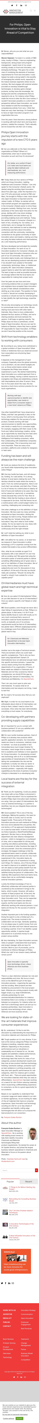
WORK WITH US (9, 1310)
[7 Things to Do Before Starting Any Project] (5, 1187)
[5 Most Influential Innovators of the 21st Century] (5, 1236)
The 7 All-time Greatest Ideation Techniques (21, 1212)
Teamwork (25, 1339)
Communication (27, 1314)
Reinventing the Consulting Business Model (22, 1200)
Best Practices (26, 1329)
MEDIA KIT (7, 1318)
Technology (7, 1357)
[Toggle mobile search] (31, 11)
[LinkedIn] (9, 1283)
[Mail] (13, 1283)
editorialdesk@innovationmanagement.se (19, 2)
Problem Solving (9, 1343)
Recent (28, 1181)
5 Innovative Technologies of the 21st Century (21, 1225)
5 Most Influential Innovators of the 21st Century (22, 1237)
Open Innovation (27, 1318)
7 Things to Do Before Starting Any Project (22, 1188)
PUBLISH (6, 1322)
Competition (25, 1360)
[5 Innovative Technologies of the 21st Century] (5, 1224)
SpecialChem (29, 679)
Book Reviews (8, 1339)
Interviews (7, 1353)
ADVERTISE (7, 1314)
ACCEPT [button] (19, 1418)
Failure (23, 1349)
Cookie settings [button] (8, 1418)
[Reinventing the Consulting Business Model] (5, 1199)
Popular (10, 1181)
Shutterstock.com (8, 1161)
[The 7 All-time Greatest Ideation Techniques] (5, 1211)
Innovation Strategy (28, 1310)
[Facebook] (6, 1283)
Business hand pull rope (16, 1159)
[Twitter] (2, 1283)
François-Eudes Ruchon (13, 1117)
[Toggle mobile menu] (35, 11)
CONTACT (7, 1326)
